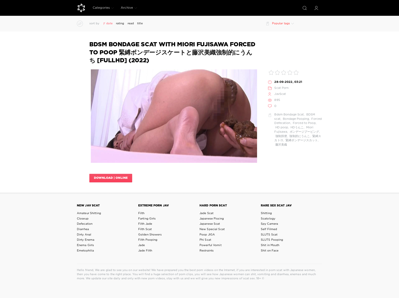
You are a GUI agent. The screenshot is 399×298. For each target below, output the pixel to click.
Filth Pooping (148, 240)
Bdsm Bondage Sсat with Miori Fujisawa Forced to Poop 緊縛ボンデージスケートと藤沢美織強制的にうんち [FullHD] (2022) (172, 52)
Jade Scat (206, 213)
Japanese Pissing (212, 218)
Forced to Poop (304, 123)
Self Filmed (269, 229)
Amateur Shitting (89, 213)
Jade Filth (145, 250)
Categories (101, 7)
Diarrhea (83, 229)
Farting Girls (147, 218)
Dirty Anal (84, 234)
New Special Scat (212, 229)
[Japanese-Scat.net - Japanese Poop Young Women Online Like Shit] (81, 8)
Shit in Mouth (270, 245)
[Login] (316, 8)
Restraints (207, 250)
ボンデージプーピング (304, 132)
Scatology (268, 218)
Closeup (83, 218)
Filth (141, 213)
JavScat (280, 94)
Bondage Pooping (295, 119)
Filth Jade (145, 224)
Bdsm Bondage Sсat (289, 114)
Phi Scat (205, 240)
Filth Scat (145, 229)
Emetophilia (85, 250)
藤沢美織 (280, 144)
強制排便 (280, 136)
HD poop (281, 127)
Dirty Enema (85, 240)
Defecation (84, 224)
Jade (141, 245)
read (131, 23)
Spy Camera (269, 224)
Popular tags (281, 23)
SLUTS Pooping (272, 240)
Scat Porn (281, 88)
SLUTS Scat (269, 234)
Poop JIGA (207, 234)
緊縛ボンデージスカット (301, 140)
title (140, 23)
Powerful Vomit (211, 245)
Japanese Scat (210, 224)
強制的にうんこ (299, 136)
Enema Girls (85, 245)
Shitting (266, 213)
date (109, 23)
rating (120, 23)
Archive (127, 7)
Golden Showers (150, 234)
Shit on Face (269, 250)
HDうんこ (297, 127)
